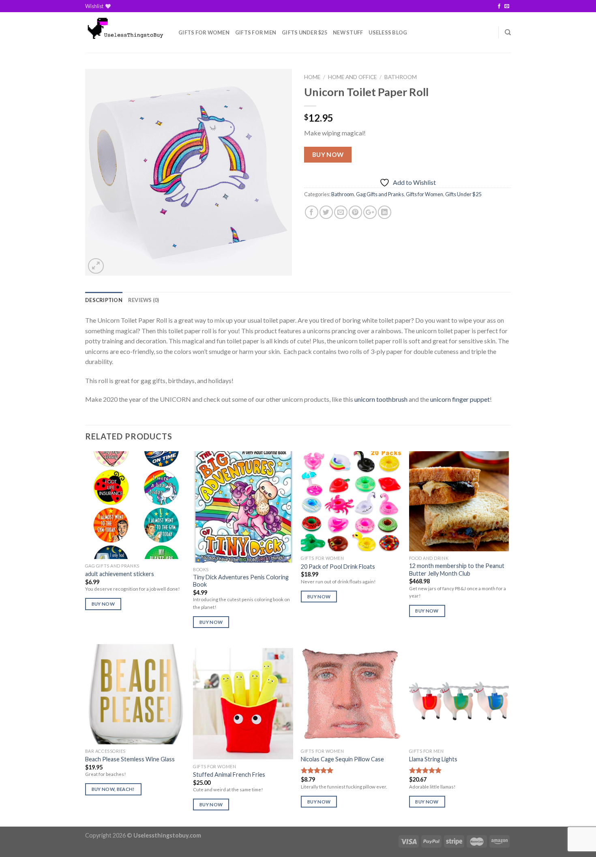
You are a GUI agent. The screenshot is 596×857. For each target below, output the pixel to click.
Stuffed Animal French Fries (229, 774)
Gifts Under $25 (463, 194)
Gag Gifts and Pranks (380, 194)
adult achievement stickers (119, 573)
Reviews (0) (143, 300)
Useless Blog (388, 32)
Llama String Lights (433, 759)
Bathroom (400, 77)
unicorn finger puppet (460, 399)
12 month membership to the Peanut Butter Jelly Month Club (456, 569)
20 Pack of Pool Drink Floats (338, 566)
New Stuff (348, 32)
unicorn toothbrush (380, 399)
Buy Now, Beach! (113, 789)
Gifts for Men (255, 32)
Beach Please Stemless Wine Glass (130, 759)
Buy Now (328, 154)
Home (312, 77)
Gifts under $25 (304, 32)
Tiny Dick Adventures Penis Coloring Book (241, 581)
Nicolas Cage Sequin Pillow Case (342, 759)
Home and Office (352, 77)
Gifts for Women (203, 32)
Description (103, 300)
